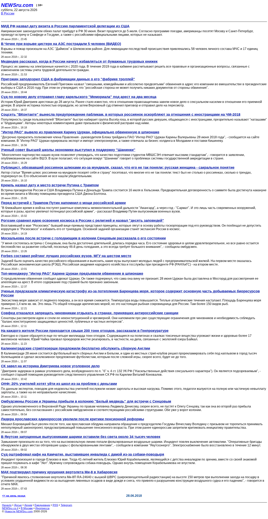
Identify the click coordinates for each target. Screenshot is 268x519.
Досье (18, 505)
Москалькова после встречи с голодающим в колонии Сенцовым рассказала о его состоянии (83, 238)
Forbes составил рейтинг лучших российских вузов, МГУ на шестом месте (66, 256)
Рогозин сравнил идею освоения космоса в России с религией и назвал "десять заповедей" (82, 220)
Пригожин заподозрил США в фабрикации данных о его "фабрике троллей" (68, 79)
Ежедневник (42, 505)
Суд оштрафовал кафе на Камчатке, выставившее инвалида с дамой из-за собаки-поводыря (82, 454)
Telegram (66, 505)
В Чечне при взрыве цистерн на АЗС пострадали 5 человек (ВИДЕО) (61, 44)
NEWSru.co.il (10, 508)
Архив (28, 505)
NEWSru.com (17, 5)
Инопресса (42, 508)
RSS (55, 505)
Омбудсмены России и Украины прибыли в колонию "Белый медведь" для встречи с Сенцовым (86, 401)
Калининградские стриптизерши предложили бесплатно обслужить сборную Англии (75, 348)
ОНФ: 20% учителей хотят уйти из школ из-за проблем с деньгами (59, 384)
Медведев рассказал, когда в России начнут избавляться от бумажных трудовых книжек (79, 61)
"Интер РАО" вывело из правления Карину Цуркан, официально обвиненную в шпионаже (80, 132)
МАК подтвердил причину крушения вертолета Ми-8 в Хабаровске (59, 472)
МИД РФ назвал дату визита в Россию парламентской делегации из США (65, 26)
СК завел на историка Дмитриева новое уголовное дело (50, 366)
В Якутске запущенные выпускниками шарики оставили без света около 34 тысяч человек (80, 437)
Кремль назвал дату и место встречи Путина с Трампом (50, 185)
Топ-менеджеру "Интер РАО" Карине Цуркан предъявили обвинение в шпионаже (72, 274)
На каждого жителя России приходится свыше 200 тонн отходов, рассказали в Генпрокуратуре (85, 331)
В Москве (27, 508)
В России (7, 13)
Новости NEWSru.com (19, 511)
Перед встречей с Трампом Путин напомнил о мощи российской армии (63, 203)
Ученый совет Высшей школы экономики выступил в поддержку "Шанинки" (68, 150)
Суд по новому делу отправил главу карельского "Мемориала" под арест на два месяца (78, 97)
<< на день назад (13, 495)
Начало (7, 505)
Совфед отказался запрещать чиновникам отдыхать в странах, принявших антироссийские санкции (89, 313)
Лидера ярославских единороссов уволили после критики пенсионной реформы (72, 419)
